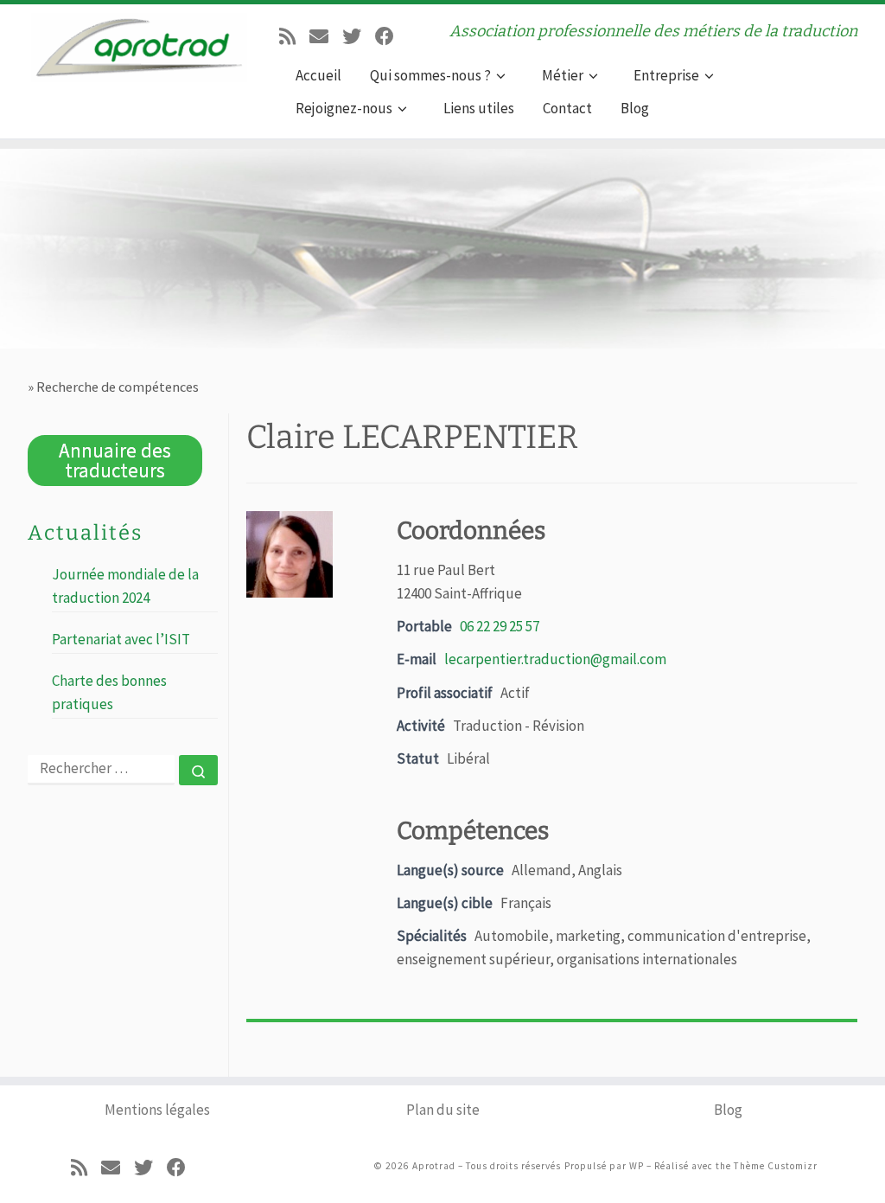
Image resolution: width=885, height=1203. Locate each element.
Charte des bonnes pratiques (109, 692)
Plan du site (443, 1109)
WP (636, 1166)
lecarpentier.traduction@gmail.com (555, 659)
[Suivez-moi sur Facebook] (384, 34)
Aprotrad (433, 1166)
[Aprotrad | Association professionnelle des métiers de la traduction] (139, 41)
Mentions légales (157, 1109)
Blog (728, 1109)
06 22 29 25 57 (499, 626)
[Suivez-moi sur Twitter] (351, 34)
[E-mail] (318, 34)
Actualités (85, 533)
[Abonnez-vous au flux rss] (287, 34)
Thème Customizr (776, 1166)
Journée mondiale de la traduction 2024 (125, 585)
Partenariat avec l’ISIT (121, 639)
